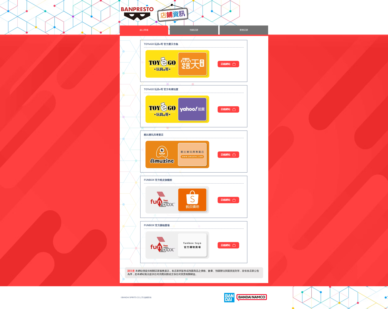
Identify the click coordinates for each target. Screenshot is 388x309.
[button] (144, 30)
